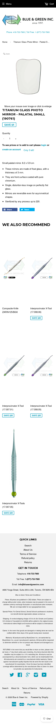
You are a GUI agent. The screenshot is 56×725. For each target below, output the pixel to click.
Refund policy (28, 558)
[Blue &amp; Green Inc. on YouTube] (44, 675)
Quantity (6, 133)
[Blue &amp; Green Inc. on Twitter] (12, 675)
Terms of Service (28, 553)
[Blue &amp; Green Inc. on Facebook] (20, 675)
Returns (28, 562)
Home (4, 41)
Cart (51, 3)
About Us (28, 549)
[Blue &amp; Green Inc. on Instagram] (36, 675)
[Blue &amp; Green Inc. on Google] (28, 675)
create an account (11, 149)
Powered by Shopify (39, 697)
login (43, 145)
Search (28, 545)
